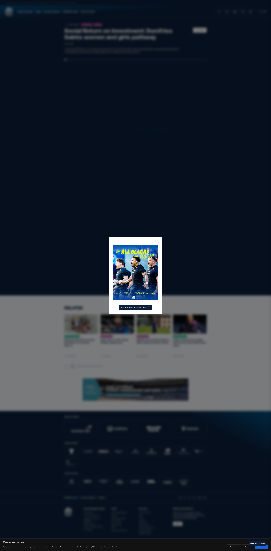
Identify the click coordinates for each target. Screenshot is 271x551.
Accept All (261, 547)
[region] (135, 545)
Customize (234, 547)
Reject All (248, 547)
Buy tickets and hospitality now (133, 307)
